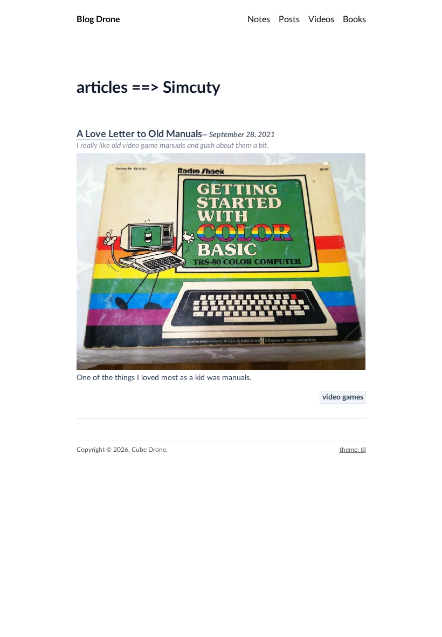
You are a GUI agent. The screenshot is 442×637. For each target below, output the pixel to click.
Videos (321, 19)
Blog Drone (98, 19)
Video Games (342, 397)
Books (354, 19)
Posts (289, 19)
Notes (258, 19)
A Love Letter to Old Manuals (139, 134)
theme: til (353, 449)
